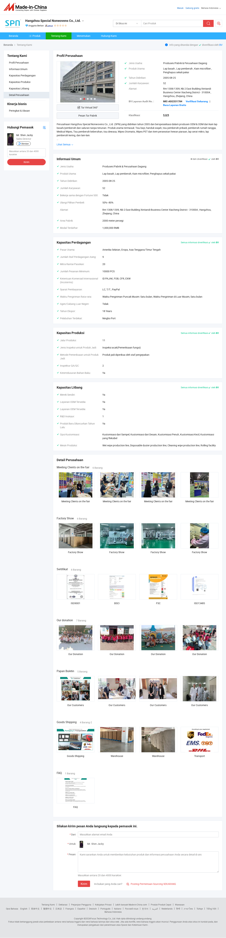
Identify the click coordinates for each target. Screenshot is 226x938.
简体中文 (35, 908)
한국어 (145, 908)
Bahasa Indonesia (113, 911)
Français (70, 908)
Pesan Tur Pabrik (87, 115)
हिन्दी (178, 908)
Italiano (117, 908)
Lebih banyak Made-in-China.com (131, 904)
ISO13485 (199, 603)
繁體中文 (47, 908)
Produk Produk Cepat (161, 904)
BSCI (117, 603)
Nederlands (167, 908)
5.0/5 (166, 115)
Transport (199, 756)
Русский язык (131, 908)
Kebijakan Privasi (103, 904)
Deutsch (93, 908)
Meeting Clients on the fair (75, 501)
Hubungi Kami (109, 35)
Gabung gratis (192, 8)
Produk (36, 35)
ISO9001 (75, 603)
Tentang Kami (58, 35)
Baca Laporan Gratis (174, 105)
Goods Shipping (75, 756)
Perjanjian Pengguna (81, 904)
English (23, 908)
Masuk (180, 8)
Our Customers (75, 705)
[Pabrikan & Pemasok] (26, 7)
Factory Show (75, 552)
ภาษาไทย (188, 908)
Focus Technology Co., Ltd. (103, 918)
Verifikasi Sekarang (197, 101)
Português (105, 908)
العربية (155, 908)
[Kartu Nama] (44, 127)
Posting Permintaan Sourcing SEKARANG (151, 884)
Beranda (13, 35)
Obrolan (25, 143)
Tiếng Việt (211, 908)
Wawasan (180, 904)
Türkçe (200, 908)
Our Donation (75, 654)
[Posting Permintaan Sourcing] (218, 23)
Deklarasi (63, 904)
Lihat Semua (64, 144)
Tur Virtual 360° (89, 107)
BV (220, 44)
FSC (158, 603)
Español (81, 908)
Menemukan (83, 35)
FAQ (75, 807)
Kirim (26, 162)
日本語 (58, 908)
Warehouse (117, 756)
